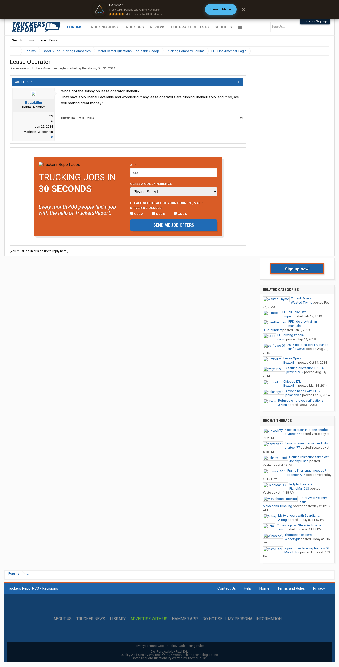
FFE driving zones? (291, 335)
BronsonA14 (296, 475)
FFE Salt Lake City (293, 312)
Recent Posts (48, 40)
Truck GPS (134, 27)
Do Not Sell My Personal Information (242, 619)
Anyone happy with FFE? (302, 391)
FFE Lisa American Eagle (48, 68)
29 (51, 116)
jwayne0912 (294, 372)
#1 (239, 81)
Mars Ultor (291, 552)
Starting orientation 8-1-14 (304, 368)
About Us (62, 619)
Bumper (286, 316)
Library (118, 619)
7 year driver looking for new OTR (308, 548)
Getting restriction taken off (309, 457)
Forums (75, 27)
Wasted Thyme (301, 302)
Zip (133, 165)
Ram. (280, 529)
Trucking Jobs (103, 27)
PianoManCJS (299, 488)
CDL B (160, 214)
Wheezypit (292, 539)
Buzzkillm (89, 68)
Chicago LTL (292, 381)
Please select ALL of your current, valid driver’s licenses (166, 205)
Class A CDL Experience (151, 184)
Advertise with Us (148, 619)
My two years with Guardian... (299, 515)
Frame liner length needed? (306, 470)
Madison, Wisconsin (38, 132)
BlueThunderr (272, 330)
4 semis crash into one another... (308, 430)
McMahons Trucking (277, 506)
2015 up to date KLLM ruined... (309, 345)
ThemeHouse (197, 658)
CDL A (138, 214)
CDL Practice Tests (190, 27)
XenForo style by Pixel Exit (169, 651)
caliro (281, 339)
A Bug (282, 520)
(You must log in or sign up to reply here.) (39, 251)
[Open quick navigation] (322, 51)
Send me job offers (173, 225)
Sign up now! (297, 268)
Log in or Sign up (315, 21)
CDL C (182, 214)
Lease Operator (294, 358)
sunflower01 (296, 349)
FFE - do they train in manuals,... (302, 324)
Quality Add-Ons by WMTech (170, 655)
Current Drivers (301, 298)
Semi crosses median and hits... (307, 443)
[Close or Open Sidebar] (316, 51)
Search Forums (23, 40)
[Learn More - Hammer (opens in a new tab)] (169, 9)
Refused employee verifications (300, 400)
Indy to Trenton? (300, 484)
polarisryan (293, 395)
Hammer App (185, 619)
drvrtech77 (292, 434)
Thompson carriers (298, 535)
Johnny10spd (299, 461)
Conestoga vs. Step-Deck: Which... (301, 525)
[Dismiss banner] (243, 9)
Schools (223, 27)
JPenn (282, 405)
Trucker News (90, 619)
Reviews (157, 27)
